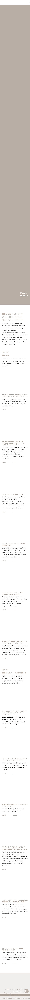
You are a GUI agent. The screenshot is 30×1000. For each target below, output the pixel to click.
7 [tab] (15, 989)
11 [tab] (22, 989)
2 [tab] (7, 989)
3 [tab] (8, 989)
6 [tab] (14, 989)
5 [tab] (12, 989)
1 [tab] (5, 989)
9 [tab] (19, 989)
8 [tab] (17, 989)
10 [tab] (21, 989)
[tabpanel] (15, 980)
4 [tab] (10, 989)
